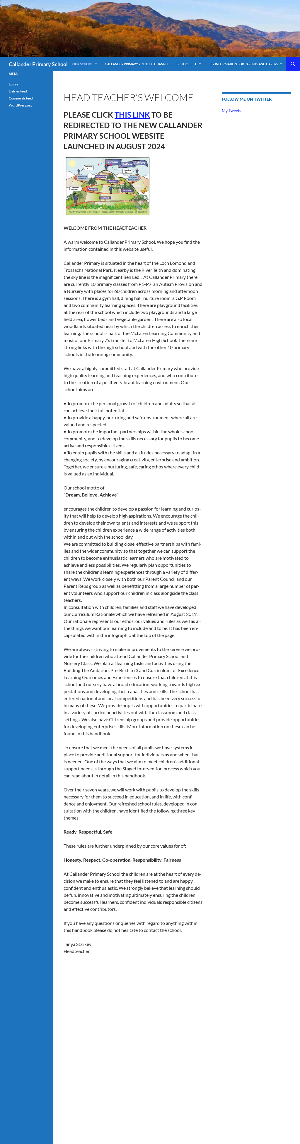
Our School (82, 64)
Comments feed (21, 98)
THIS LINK (132, 114)
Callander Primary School (38, 64)
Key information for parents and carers (243, 64)
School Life (187, 64)
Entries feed (18, 91)
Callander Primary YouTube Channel (137, 64)
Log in (13, 84)
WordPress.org (20, 105)
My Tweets (231, 110)
